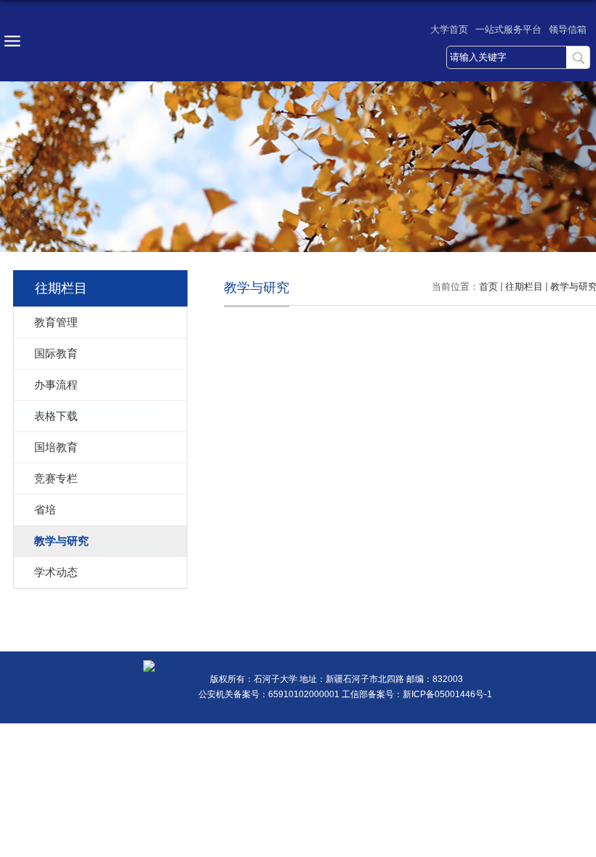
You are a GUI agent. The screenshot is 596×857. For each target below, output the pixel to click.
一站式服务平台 (508, 29)
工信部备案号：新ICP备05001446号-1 (417, 694)
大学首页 (449, 29)
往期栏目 (524, 286)
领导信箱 (568, 29)
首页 (488, 286)
